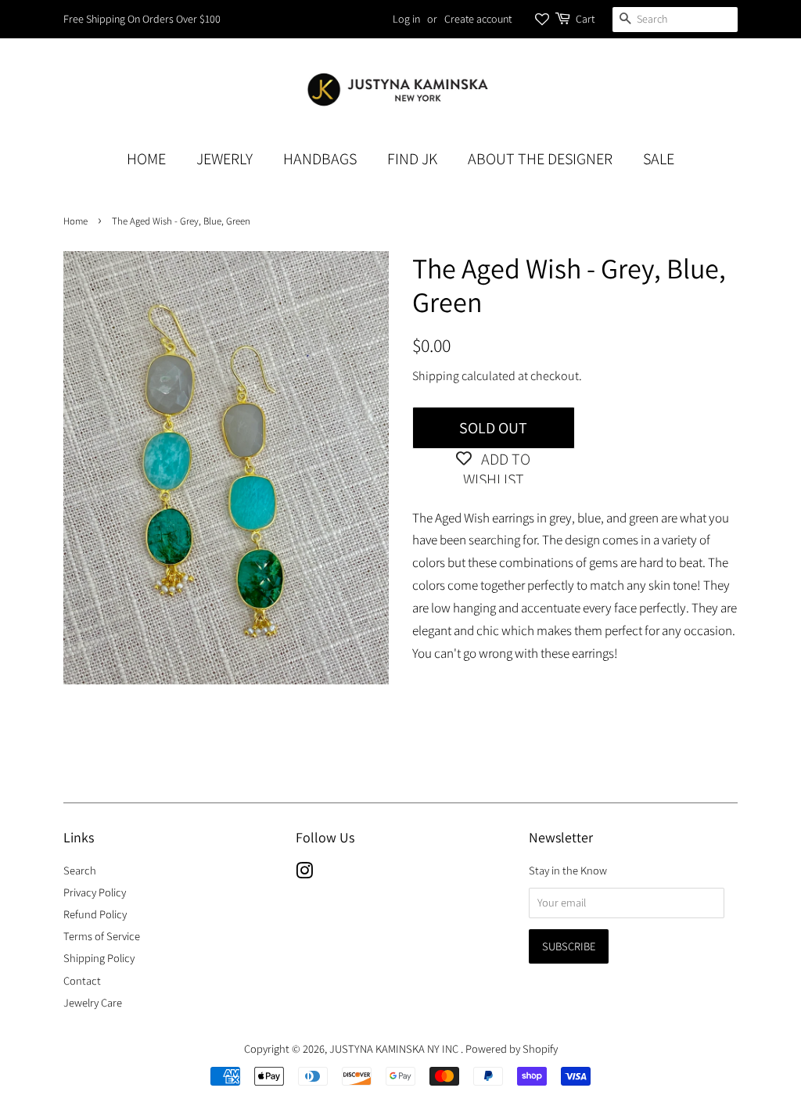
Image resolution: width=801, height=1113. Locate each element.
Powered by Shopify (511, 1048)
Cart (585, 19)
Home (146, 159)
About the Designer (540, 159)
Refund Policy (95, 914)
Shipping (435, 376)
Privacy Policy (94, 892)
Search (79, 870)
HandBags (320, 159)
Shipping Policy (99, 957)
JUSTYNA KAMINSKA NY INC (395, 1048)
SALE (658, 159)
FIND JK (412, 159)
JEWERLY (224, 159)
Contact (82, 980)
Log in (406, 19)
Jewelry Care (92, 1002)
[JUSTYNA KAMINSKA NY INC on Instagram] (304, 873)
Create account (478, 19)
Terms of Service (101, 935)
